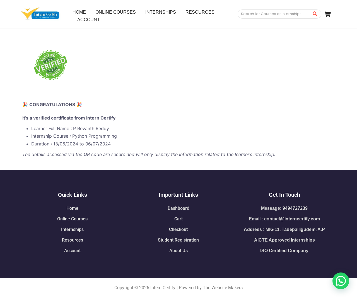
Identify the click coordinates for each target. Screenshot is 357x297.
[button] (340, 280)
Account (72, 250)
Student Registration (178, 240)
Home (72, 208)
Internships (72, 229)
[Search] (315, 14)
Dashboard (178, 208)
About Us (178, 250)
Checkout (178, 229)
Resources (72, 240)
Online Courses (72, 218)
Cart (178, 218)
